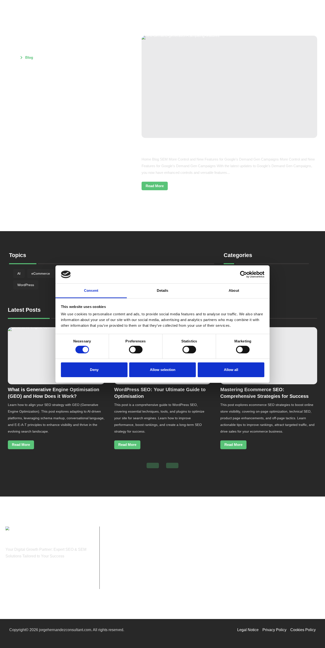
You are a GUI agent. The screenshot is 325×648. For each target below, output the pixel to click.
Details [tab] (162, 290)
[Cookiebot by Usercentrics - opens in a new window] (243, 274)
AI (18, 273)
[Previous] (153, 465)
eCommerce (40, 273)
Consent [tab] (91, 290)
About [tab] (234, 290)
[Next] (172, 465)
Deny (94, 370)
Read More (155, 186)
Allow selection (162, 370)
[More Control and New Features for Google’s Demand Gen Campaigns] (229, 87)
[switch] (136, 349)
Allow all (231, 370)
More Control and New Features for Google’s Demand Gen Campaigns (217, 146)
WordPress (25, 285)
